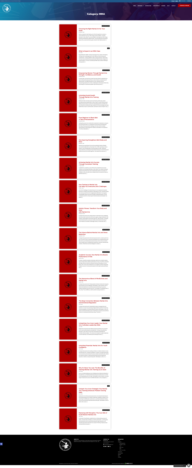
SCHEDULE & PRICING (184, 5)
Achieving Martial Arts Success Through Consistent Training (89, 163)
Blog (168, 5)
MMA (108, 48)
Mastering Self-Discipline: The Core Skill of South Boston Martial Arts (93, 414)
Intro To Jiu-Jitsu (122, 450)
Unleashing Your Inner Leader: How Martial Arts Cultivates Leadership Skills (93, 324)
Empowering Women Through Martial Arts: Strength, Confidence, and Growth (93, 74)
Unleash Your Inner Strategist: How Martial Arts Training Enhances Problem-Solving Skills (93, 390)
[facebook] (172, 1)
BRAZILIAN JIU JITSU (106, 70)
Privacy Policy (68, 463)
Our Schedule (156, 5)
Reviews (163, 5)
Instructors (148, 5)
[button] (1, 444)
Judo (120, 445)
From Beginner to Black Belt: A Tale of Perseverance (88, 119)
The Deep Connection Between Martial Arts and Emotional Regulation (93, 302)
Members (189, 0)
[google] (177, 1)
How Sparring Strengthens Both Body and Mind (93, 141)
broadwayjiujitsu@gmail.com (108, 444)
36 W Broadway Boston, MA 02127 (108, 441)
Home (134, 5)
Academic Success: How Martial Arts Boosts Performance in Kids (93, 256)
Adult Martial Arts (105, 92)
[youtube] (176, 1)
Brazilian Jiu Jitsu (122, 444)
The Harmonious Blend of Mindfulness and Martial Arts (93, 279)
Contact (174, 5)
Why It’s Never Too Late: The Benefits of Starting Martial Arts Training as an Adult (92, 369)
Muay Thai (121, 447)
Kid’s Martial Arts (122, 443)
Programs (140, 5)
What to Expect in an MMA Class (89, 51)
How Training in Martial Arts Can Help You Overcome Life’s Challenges (93, 185)
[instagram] (174, 1)
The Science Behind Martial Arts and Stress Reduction (93, 233)
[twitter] (173, 1)
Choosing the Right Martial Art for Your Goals (92, 30)
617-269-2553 (183, 0)
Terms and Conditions (74, 463)
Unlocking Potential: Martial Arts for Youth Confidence (93, 346)
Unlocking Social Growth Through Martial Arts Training (89, 96)
